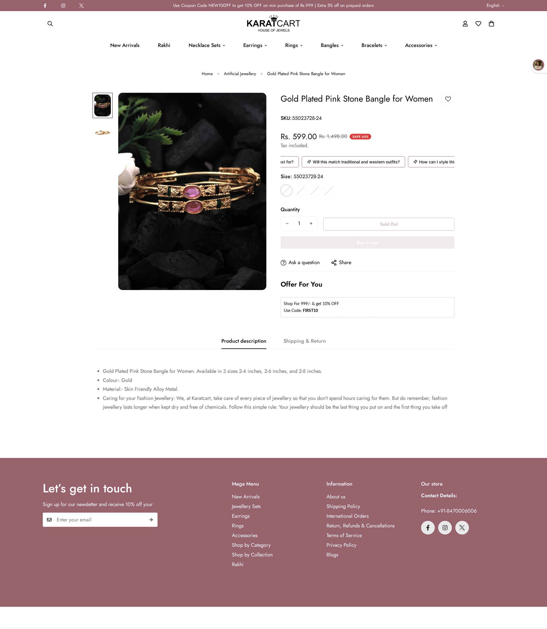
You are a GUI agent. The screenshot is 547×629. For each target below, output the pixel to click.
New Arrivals (125, 45)
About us (335, 496)
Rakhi (164, 45)
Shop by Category (251, 545)
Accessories (418, 45)
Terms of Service (344, 535)
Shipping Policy (343, 506)
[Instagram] (63, 5)
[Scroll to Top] (535, 598)
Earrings (252, 45)
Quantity (290, 209)
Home (207, 74)
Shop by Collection (252, 554)
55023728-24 (286, 190)
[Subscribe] (151, 520)
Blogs (332, 554)
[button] (491, 23)
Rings (291, 45)
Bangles (330, 45)
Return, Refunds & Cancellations (360, 525)
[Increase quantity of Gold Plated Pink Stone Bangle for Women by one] (311, 223)
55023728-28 (315, 190)
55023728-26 (300, 190)
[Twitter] (81, 5)
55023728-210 (329, 190)
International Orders (347, 516)
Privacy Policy (341, 545)
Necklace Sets (205, 45)
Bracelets (372, 45)
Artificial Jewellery (240, 74)
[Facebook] (45, 5)
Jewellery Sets (246, 506)
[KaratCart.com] (273, 23)
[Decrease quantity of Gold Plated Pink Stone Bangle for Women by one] (287, 223)
